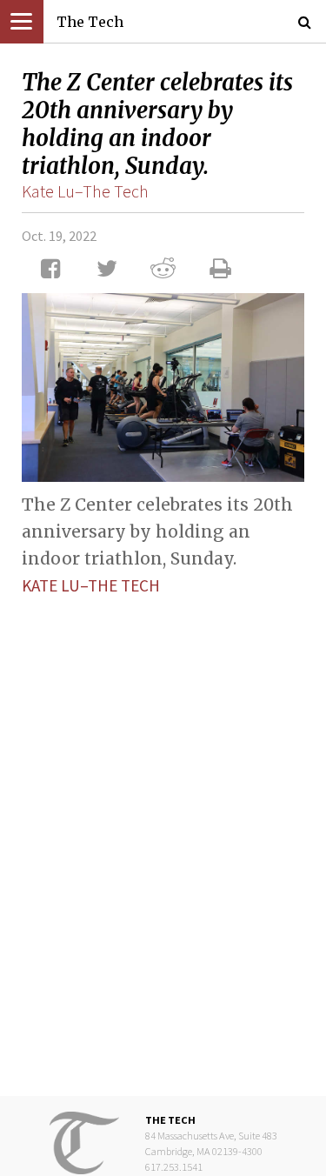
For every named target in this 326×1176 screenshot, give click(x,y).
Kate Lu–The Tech (85, 191)
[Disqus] (163, 832)
